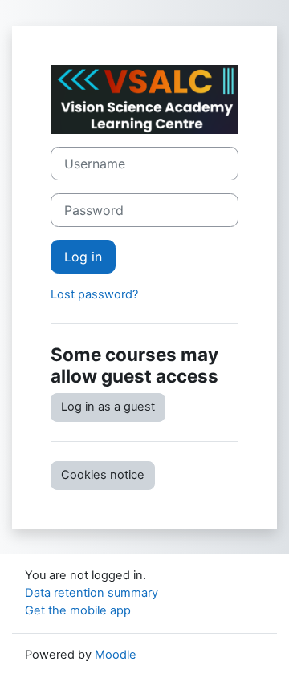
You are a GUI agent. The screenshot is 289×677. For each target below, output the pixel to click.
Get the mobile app (78, 610)
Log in (83, 257)
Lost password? (94, 294)
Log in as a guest (108, 406)
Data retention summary (91, 593)
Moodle (115, 654)
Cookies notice (102, 475)
